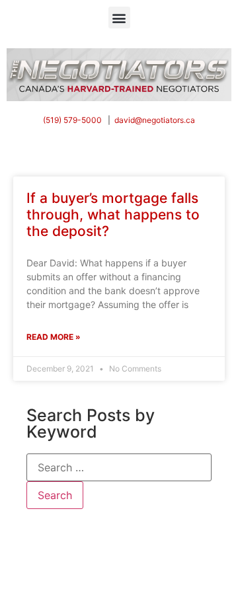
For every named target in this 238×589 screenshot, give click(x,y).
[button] (119, 17)
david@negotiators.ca (154, 120)
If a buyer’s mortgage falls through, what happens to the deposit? (113, 214)
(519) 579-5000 (72, 120)
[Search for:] (119, 467)
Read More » (53, 337)
